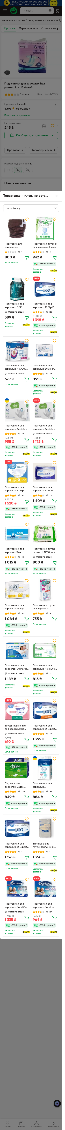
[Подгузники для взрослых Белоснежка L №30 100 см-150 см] (45, 768)
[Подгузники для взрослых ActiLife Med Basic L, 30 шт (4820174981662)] (17, 410)
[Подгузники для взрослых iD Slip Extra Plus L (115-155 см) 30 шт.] (17, 590)
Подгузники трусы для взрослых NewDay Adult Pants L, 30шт (44, 607)
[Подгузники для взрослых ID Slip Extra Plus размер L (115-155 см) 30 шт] (17, 472)
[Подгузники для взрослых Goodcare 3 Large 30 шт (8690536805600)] (45, 888)
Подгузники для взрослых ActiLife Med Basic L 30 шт (43, 428)
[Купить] (27, 257)
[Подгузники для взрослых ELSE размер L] (17, 289)
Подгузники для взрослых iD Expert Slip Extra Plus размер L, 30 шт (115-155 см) (45, 728)
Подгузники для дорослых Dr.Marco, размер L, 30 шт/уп (16, 667)
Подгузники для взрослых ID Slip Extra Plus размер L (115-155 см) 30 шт (16, 489)
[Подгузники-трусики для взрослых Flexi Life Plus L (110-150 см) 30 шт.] (45, 228)
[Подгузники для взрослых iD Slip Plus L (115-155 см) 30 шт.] (45, 350)
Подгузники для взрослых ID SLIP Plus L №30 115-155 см (44, 489)
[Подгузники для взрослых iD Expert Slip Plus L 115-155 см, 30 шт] (17, 828)
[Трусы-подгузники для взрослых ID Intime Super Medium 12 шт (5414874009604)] (17, 710)
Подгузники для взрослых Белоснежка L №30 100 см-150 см (44, 785)
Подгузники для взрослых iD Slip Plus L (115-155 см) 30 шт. (45, 368)
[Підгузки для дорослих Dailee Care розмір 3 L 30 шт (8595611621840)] (17, 768)
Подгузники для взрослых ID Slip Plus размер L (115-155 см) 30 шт (45, 306)
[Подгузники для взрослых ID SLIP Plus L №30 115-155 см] (45, 472)
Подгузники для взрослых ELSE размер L (14, 306)
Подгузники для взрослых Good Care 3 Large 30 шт (17, 906)
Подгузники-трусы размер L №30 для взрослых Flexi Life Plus (44, 551)
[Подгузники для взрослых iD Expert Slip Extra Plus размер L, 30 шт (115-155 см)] (45, 710)
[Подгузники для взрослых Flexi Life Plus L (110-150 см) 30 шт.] (45, 650)
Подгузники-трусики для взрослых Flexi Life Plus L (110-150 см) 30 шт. (45, 246)
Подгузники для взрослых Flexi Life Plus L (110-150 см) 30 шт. (44, 667)
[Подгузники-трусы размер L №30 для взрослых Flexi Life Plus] (45, 534)
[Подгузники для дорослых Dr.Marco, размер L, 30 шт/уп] (17, 650)
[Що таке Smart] (53, 270)
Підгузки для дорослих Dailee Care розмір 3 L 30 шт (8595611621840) (16, 785)
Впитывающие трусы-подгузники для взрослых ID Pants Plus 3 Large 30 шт (43, 846)
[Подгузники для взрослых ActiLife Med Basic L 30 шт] (45, 410)
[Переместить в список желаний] (27, 219)
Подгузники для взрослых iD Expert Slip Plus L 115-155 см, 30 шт (17, 846)
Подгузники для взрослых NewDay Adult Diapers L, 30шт (15, 368)
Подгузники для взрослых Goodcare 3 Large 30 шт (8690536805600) (44, 906)
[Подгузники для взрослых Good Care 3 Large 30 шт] (17, 888)
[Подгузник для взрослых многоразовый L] (17, 228)
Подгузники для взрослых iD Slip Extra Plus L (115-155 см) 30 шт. (16, 607)
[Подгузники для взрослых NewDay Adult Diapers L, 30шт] (17, 350)
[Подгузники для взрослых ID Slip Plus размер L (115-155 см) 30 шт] (45, 289)
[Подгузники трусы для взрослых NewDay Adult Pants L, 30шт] (45, 590)
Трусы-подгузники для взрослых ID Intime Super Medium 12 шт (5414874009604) (17, 728)
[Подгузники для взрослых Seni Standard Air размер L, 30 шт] (17, 534)
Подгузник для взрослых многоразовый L (14, 246)
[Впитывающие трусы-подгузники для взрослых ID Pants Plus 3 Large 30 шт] (45, 828)
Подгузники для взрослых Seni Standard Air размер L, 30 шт (16, 551)
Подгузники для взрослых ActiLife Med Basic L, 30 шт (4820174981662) (16, 428)
